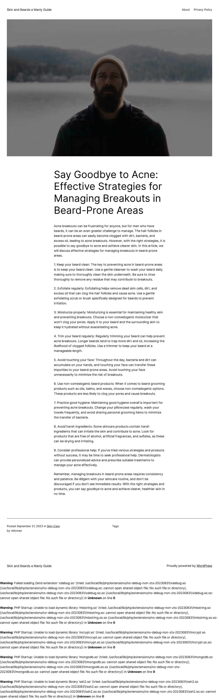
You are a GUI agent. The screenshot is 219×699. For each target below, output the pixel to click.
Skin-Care (53, 526)
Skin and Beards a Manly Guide (29, 9)
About (186, 9)
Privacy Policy (203, 9)
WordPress (204, 566)
